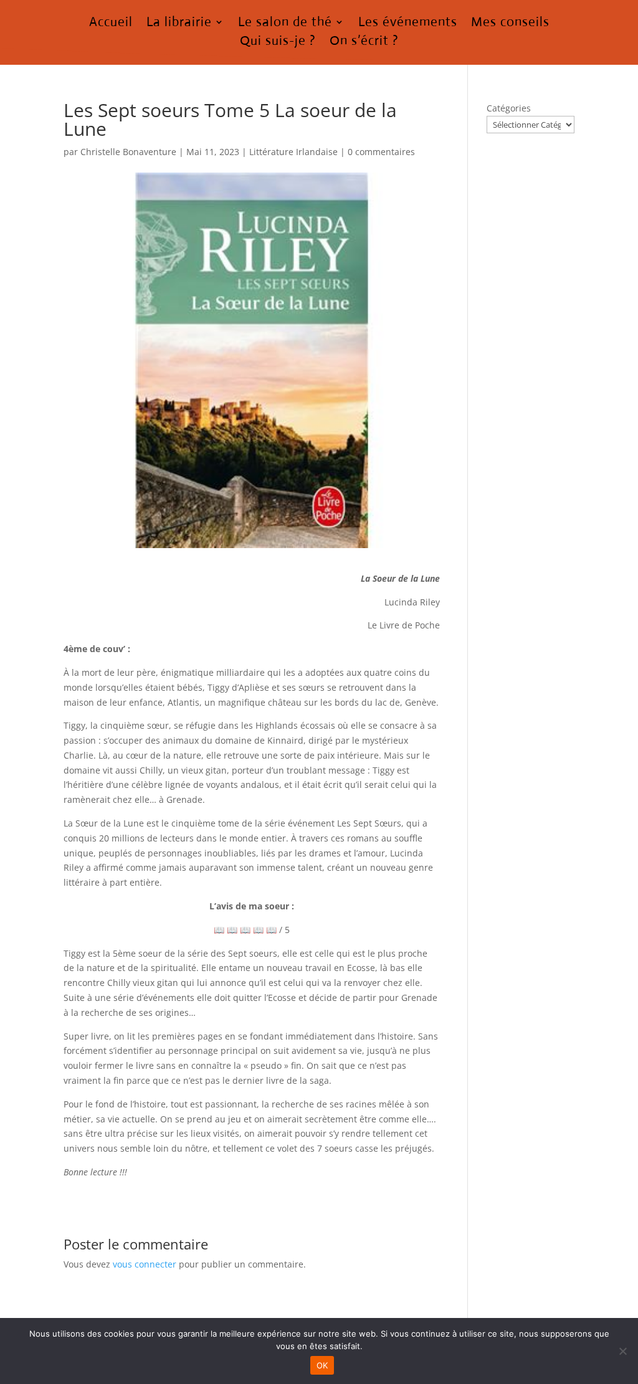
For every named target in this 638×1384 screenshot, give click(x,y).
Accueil (111, 23)
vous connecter (144, 1264)
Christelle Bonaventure (128, 152)
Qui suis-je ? (278, 42)
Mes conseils (510, 23)
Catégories (509, 108)
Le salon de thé (285, 23)
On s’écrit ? (364, 42)
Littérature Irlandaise (293, 152)
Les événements (407, 23)
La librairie (179, 23)
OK (322, 1365)
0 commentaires (381, 152)
